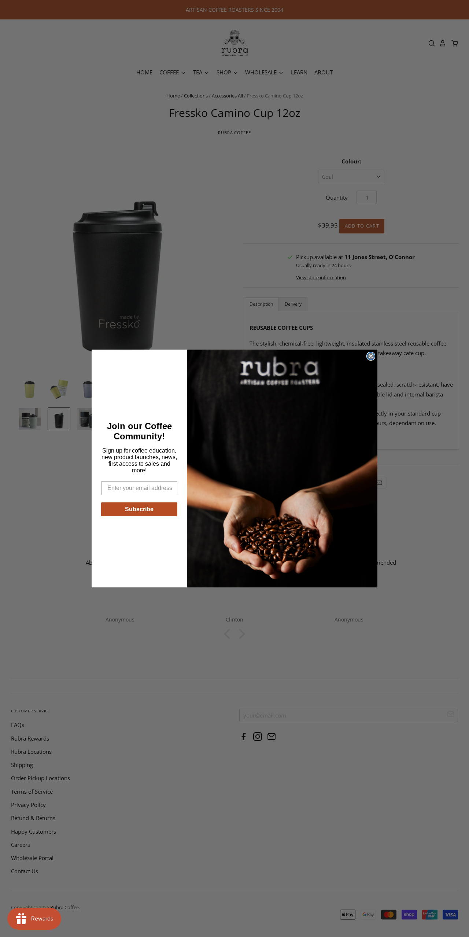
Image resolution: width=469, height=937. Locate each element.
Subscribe (139, 509)
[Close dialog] (370, 356)
